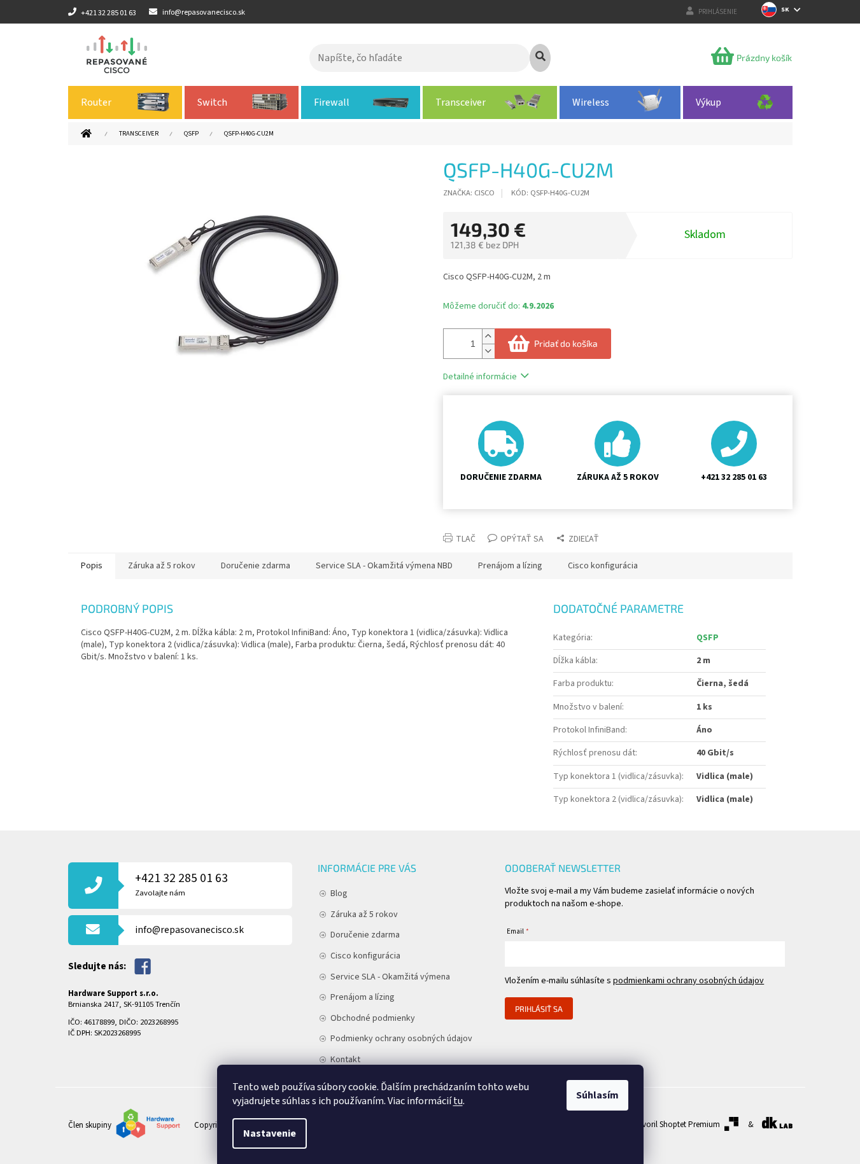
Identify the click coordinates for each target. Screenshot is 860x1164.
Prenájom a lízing (362, 997)
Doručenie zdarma (365, 935)
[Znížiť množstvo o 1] (488, 351)
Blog (339, 893)
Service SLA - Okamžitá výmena (390, 977)
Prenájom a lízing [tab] (510, 565)
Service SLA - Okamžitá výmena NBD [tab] (384, 565)
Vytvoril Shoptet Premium (675, 1124)
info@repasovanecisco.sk (189, 930)
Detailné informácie (480, 376)
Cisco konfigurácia (365, 956)
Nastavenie (269, 1133)
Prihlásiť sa (539, 1009)
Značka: (469, 193)
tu (458, 1101)
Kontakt (345, 1059)
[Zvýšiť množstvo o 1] (488, 336)
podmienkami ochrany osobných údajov (688, 980)
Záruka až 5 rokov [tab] (161, 565)
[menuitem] (125, 102)
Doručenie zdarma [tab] (255, 565)
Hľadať (540, 58)
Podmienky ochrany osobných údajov (401, 1038)
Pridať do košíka (566, 343)
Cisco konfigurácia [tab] (603, 565)
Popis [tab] (91, 565)
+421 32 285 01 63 (181, 884)
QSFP (707, 637)
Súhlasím (597, 1095)
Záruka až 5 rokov (364, 914)
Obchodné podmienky (372, 1018)
